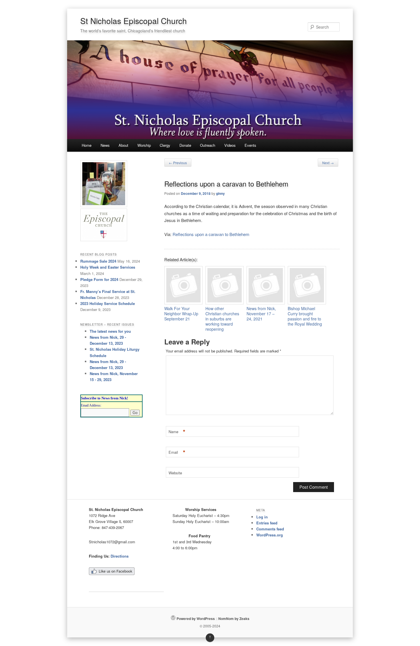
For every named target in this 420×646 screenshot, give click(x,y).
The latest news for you (110, 331)
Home (86, 145)
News (105, 145)
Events (250, 145)
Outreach (207, 145)
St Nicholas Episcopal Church (133, 20)
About (123, 145)
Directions (120, 556)
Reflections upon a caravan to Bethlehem (211, 234)
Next (328, 162)
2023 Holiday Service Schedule (107, 303)
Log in (262, 517)
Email (177, 452)
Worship (144, 145)
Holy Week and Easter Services (107, 267)
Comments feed (270, 529)
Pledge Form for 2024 (99, 279)
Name (177, 432)
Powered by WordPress (196, 618)
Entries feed (266, 523)
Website (175, 472)
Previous (178, 162)
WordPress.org (269, 535)
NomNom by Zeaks (233, 618)
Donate (185, 145)
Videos (230, 145)
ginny (220, 193)
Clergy (165, 145)
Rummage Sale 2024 (98, 261)
